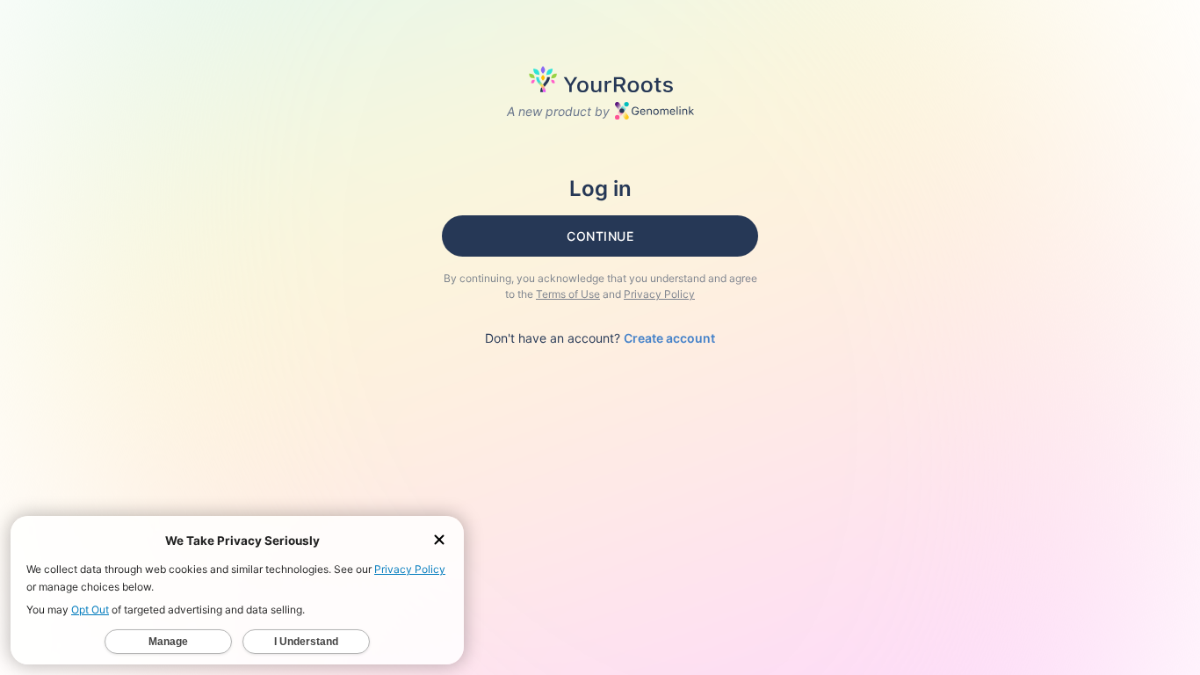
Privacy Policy (659, 294)
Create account (669, 337)
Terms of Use (568, 294)
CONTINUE (600, 236)
